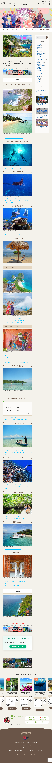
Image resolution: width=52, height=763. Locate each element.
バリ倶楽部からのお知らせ (8, 653)
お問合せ (49, 4)
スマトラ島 (39, 44)
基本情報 (38, 45)
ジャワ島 (38, 81)
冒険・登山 (39, 68)
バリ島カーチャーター (41, 750)
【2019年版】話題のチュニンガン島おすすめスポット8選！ (17, 362)
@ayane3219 (10, 68)
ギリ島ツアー (42, 749)
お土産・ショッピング (41, 59)
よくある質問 (44, 2)
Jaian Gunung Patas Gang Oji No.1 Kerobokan (26, 742)
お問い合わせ (26, 747)
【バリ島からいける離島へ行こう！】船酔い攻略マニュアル (17, 419)
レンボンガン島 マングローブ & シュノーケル (14, 450)
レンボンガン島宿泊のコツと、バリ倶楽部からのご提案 (16, 581)
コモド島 (38, 79)
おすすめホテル (40, 56)
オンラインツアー (40, 51)
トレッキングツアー (19, 750)
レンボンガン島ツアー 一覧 (10, 417)
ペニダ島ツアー (33, 749)
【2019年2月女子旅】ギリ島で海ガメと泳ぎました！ (16, 235)
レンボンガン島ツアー (22, 749)
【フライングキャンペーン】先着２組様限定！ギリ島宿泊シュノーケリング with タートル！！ (17, 626)
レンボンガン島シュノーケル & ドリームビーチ (15, 322)
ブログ (38, 3)
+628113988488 (31, 719)
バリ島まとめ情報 (40, 47)
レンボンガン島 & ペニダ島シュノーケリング (14, 198)
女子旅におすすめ (40, 64)
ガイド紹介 (33, 3)
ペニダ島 (38, 76)
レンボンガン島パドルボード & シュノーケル (14, 393)
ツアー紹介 (9, 3)
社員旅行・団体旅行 (40, 65)
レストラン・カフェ (40, 57)
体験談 (14, 3)
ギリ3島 (38, 78)
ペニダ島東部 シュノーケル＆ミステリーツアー (15, 136)
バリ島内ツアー (9, 750)
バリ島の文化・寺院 (40, 53)
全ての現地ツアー (11, 749)
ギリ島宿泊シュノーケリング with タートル (14, 138)
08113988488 (43, 719)
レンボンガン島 (40, 75)
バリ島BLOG (8, 30)
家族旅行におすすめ (40, 62)
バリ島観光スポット (19, 653)
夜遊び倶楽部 (39, 70)
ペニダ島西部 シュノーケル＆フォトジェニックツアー (16, 320)
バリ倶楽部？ (3, 3)
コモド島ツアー (30, 750)
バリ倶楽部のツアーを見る (18, 646)
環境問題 (38, 67)
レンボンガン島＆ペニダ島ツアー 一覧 (13, 168)
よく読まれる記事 (40, 72)
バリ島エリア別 (40, 73)
